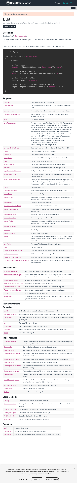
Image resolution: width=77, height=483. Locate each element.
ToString (7, 392)
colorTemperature (10, 123)
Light (58, 67)
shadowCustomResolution (12, 206)
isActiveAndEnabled (10, 314)
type (5, 247)
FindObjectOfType (10, 412)
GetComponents (9, 362)
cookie (6, 151)
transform (7, 326)
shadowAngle (8, 197)
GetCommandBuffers (11, 280)
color (5, 120)
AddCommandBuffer (11, 271)
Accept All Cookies (52, 479)
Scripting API (67, 3)
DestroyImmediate (10, 404)
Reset (6, 293)
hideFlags (7, 329)
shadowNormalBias (10, 218)
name (6, 333)
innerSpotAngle (9, 164)
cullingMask (8, 158)
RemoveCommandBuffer (12, 287)
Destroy (6, 401)
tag (5, 323)
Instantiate (7, 419)
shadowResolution (10, 226)
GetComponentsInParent (12, 371)
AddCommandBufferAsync (13, 275)
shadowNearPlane (10, 214)
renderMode (8, 194)
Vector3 (52, 87)
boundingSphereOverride (12, 114)
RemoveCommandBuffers (12, 290)
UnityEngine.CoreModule (52, 23)
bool (5, 428)
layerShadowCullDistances (12, 171)
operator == (8, 434)
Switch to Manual (9, 26)
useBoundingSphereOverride (13, 250)
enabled (6, 311)
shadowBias (8, 202)
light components (20, 36)
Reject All (37, 479)
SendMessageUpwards (11, 380)
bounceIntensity (9, 111)
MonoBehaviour (31, 56)
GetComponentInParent (11, 359)
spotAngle (7, 244)
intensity (7, 168)
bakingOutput (8, 105)
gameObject (8, 317)
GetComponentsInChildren (12, 366)
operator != (7, 431)
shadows (7, 230)
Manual (57, 3)
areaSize (7, 102)
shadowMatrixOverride (11, 209)
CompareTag (8, 347)
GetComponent (9, 350)
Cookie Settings (23, 479)
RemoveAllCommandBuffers (13, 283)
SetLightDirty (8, 296)
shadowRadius (8, 221)
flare (5, 161)
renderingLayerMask (10, 190)
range (6, 187)
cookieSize (7, 154)
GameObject (16, 67)
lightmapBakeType (10, 174)
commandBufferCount (11, 148)
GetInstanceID (8, 388)
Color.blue (32, 80)
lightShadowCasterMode (12, 179)
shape (6, 236)
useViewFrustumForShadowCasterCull (16, 260)
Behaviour (30, 23)
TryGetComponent (10, 385)
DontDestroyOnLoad (10, 409)
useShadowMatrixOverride (12, 257)
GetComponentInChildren (12, 353)
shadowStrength (9, 233)
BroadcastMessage (10, 341)
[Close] (75, 468)
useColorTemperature (11, 254)
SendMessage (8, 374)
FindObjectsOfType (10, 416)
